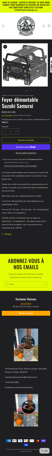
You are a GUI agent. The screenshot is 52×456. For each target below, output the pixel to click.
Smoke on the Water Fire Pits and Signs (21, 449)
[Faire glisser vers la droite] (31, 91)
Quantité (5, 127)
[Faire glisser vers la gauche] (20, 91)
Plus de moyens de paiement (26, 153)
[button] (3, 26)
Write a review (26, 313)
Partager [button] (8, 234)
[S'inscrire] (44, 284)
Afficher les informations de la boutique (20, 166)
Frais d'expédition (7, 115)
